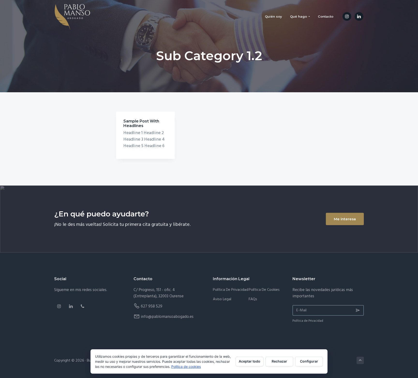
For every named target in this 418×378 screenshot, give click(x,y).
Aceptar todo (249, 361)
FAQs (253, 299)
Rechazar (279, 361)
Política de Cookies (264, 290)
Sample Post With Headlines (141, 123)
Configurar (309, 361)
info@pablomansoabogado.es (167, 317)
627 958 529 (151, 306)
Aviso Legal (222, 299)
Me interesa (345, 219)
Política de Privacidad (230, 290)
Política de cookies (186, 366)
